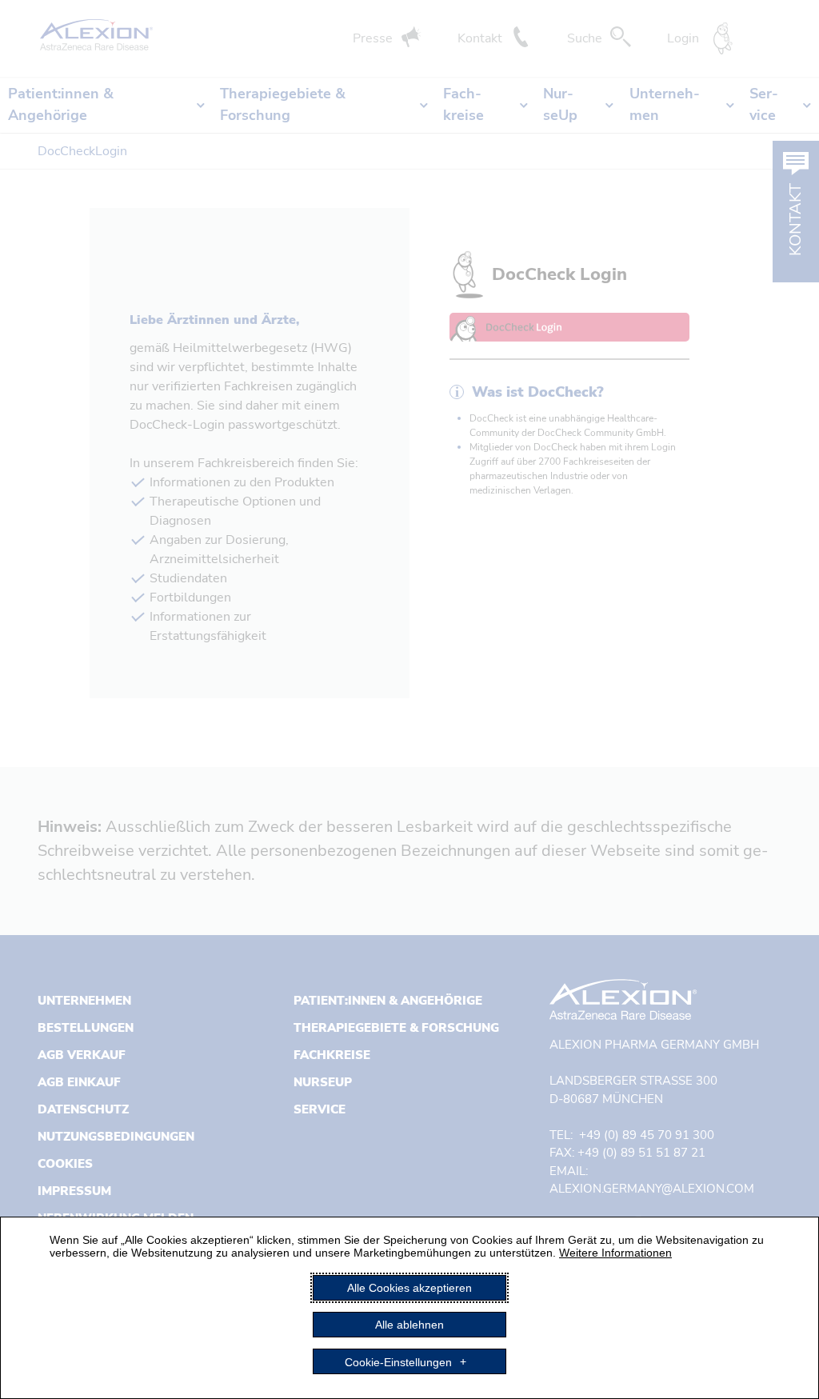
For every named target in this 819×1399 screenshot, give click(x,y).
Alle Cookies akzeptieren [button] (409, 1287)
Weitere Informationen (615, 1252)
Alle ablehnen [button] (409, 1324)
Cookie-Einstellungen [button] (398, 1361)
